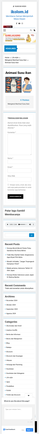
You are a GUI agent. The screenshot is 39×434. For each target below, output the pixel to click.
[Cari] (31, 235)
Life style (9, 377)
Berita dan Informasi (13, 334)
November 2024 (11, 300)
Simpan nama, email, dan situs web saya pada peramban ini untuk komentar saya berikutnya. (19, 187)
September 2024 (12, 309)
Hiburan (9, 360)
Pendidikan (10, 386)
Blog (7, 343)
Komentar (12, 132)
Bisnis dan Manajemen (14, 339)
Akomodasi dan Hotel (14, 326)
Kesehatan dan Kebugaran (15, 373)
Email (10, 167)
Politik (8, 390)
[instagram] (22, 23)
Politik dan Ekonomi (13, 395)
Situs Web (11, 176)
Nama (10, 158)
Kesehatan (10, 369)
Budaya (8, 347)
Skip (23, 430)
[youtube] (19, 23)
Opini (8, 382)
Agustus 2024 (11, 313)
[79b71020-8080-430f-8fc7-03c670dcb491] (19, 38)
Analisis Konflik (11, 330)
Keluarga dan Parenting (14, 365)
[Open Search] (31, 30)
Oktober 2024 (11, 305)
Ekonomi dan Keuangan (14, 356)
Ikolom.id (19, 11)
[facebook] (16, 23)
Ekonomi (9, 352)
